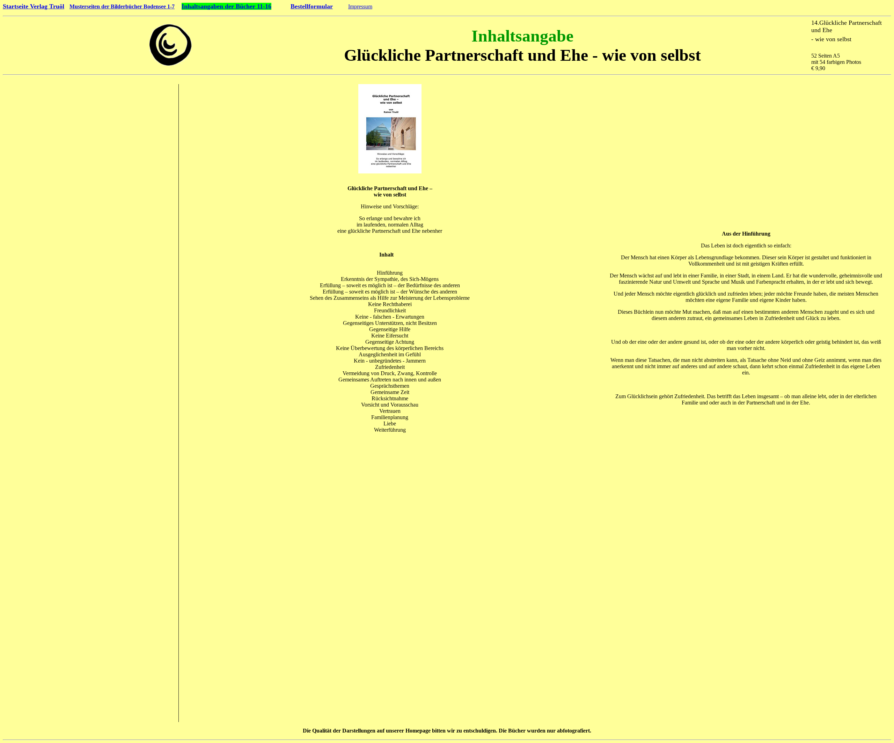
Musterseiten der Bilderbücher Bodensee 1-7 (122, 6)
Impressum (360, 6)
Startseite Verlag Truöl (33, 6)
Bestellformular (312, 6)
